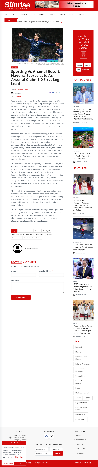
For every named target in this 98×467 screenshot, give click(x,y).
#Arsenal (37, 231)
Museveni (78, 352)
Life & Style (77, 242)
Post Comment (21, 297)
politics (52, 15)
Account (81, 15)
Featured (78, 347)
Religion (76, 198)
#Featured (38, 238)
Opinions (76, 107)
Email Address (46, 271)
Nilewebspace (89, 462)
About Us (79, 435)
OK (20, 463)
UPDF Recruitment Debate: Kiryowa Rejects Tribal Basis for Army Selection (83, 287)
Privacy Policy (79, 453)
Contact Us (80, 444)
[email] (50, 92)
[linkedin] (59, 92)
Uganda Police (80, 419)
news (15, 15)
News (75, 281)
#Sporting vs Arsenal (18, 234)
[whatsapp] (62, 92)
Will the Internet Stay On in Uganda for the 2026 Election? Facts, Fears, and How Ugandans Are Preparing (83, 114)
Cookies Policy (80, 449)
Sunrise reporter (21, 90)
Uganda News (80, 376)
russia (77, 388)
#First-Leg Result (28, 238)
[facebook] (53, 92)
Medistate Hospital (82, 393)
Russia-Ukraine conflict (80, 382)
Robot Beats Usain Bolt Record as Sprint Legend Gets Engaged (83, 247)
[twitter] (56, 92)
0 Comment (17, 96)
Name (14, 271)
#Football (49, 234)
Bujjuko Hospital (81, 403)
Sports (62, 15)
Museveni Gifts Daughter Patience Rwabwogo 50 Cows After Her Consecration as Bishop (48, 22)
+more (71, 15)
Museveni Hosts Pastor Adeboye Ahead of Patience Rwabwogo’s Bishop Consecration (82, 329)
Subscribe (85, 69)
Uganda (88, 398)
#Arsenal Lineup (16, 238)
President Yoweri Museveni (81, 358)
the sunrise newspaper (79, 370)
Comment (15, 280)
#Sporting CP (46, 231)
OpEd (33, 15)
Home (6, 15)
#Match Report (40, 234)
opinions (42, 15)
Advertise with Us (79, 440)
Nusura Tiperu (80, 415)
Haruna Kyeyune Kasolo (81, 408)
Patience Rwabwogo (82, 364)
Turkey (77, 398)
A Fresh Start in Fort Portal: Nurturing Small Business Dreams (82, 155)
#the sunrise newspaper (25, 231)
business (23, 15)
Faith (75, 323)
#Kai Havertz (30, 234)
